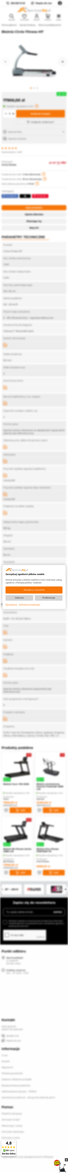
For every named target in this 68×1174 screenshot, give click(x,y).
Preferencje (48, 597)
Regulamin (11, 604)
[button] (5, 61)
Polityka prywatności (29, 604)
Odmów (19, 597)
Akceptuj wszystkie (34, 590)
